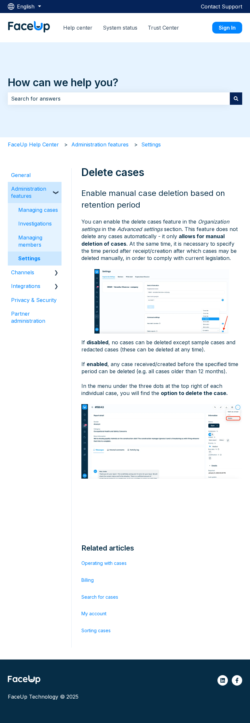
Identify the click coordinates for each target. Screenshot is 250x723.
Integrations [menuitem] (25, 286)
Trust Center (163, 27)
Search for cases (99, 597)
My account (93, 613)
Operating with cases (104, 563)
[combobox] (119, 98)
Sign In (227, 27)
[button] (56, 189)
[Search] (236, 98)
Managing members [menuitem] (30, 241)
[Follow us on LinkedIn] (222, 680)
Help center (77, 27)
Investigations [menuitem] (35, 223)
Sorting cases (96, 630)
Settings (151, 144)
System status (120, 27)
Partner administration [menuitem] (28, 317)
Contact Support (221, 6)
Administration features (100, 144)
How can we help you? (63, 82)
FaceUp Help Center (33, 144)
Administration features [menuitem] (28, 192)
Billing (87, 580)
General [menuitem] (21, 175)
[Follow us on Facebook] (237, 680)
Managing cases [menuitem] (38, 210)
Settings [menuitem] (29, 258)
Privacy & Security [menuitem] (34, 300)
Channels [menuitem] (22, 272)
